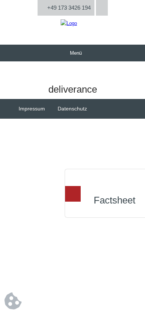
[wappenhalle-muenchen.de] (69, 23)
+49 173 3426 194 (68, 7)
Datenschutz (72, 109)
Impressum (32, 109)
